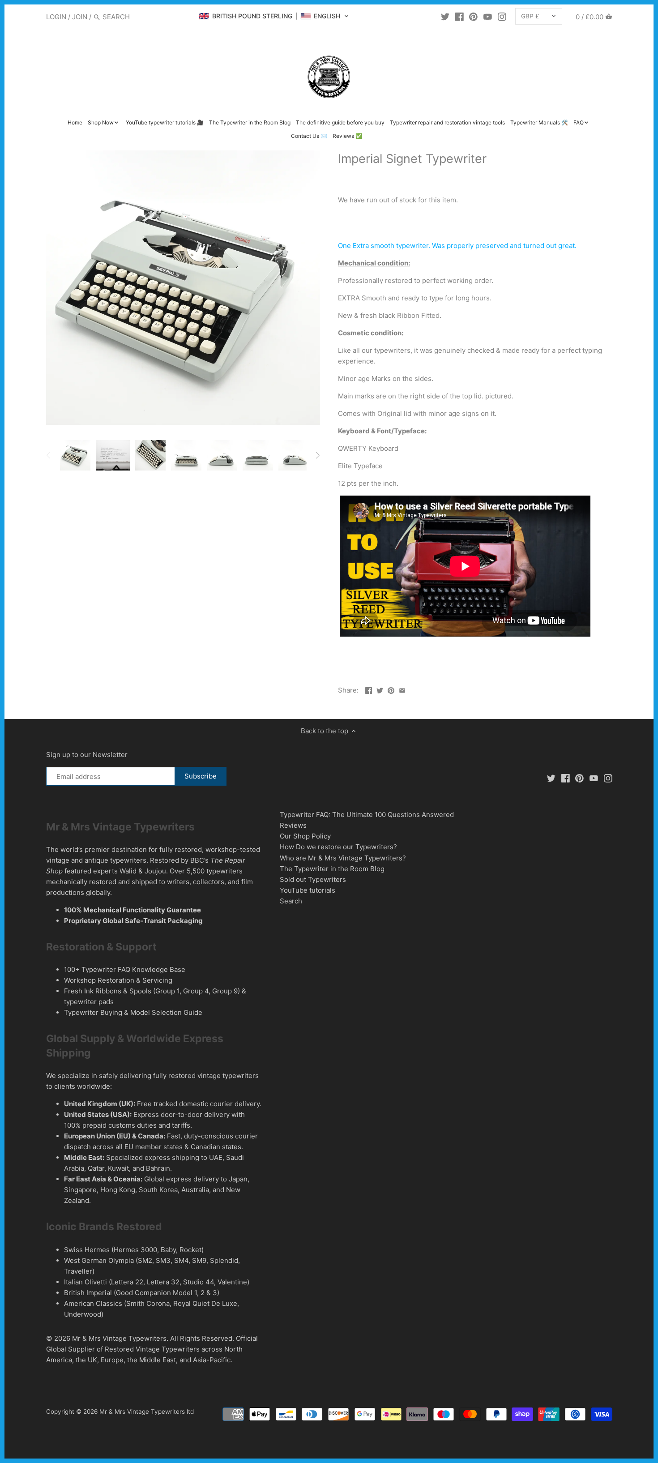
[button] (274, 16)
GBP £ (530, 16)
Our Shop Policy (305, 836)
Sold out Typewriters (313, 879)
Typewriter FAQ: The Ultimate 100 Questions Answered (367, 814)
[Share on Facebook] (368, 689)
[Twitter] (445, 16)
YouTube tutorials (307, 890)
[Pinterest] (473, 16)
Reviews (293, 825)
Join (79, 17)
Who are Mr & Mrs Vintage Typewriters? (343, 858)
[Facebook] (459, 16)
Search (291, 901)
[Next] (317, 455)
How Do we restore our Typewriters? (338, 847)
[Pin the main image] (391, 689)
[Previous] (49, 455)
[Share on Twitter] (379, 689)
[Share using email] (402, 689)
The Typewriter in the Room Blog (332, 868)
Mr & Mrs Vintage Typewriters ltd (146, 1411)
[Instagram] (502, 16)
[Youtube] (487, 16)
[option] (75, 455)
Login (56, 17)
